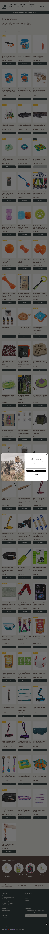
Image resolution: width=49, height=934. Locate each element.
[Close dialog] (46, 454)
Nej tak (36, 474)
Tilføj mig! (36, 470)
